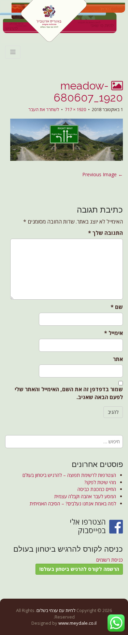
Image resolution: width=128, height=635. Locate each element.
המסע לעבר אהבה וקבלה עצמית (85, 496)
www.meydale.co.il (77, 623)
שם (117, 307)
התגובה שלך (105, 233)
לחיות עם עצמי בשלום (56, 610)
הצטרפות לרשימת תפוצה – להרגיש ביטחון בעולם (69, 475)
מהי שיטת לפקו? (100, 482)
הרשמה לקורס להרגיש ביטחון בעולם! (79, 569)
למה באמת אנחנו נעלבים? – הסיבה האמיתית (73, 503)
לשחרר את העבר (43, 109)
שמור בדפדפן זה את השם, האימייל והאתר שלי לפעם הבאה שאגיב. (69, 393)
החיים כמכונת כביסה (96, 489)
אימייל (113, 333)
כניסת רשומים (109, 559)
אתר (118, 359)
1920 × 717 (75, 109)
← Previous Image (102, 174)
